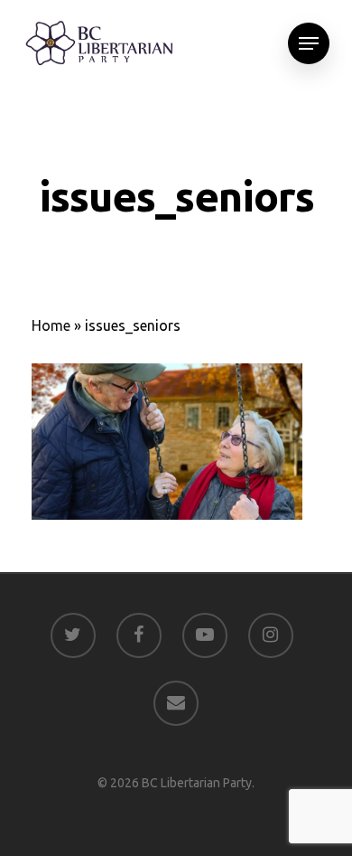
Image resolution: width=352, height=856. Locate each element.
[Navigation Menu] (308, 43)
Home (51, 325)
